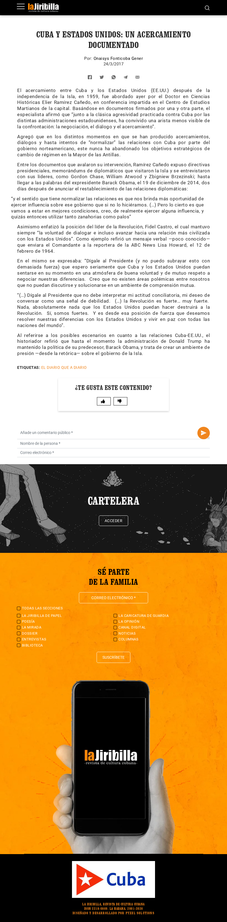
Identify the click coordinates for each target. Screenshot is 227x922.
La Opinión (128, 621)
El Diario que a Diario (64, 367)
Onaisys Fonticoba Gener (118, 58)
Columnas (128, 639)
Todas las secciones (42, 608)
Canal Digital (132, 627)
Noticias (127, 633)
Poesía (28, 621)
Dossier (30, 633)
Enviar (203, 433)
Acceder (114, 521)
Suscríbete (113, 657)
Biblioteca (32, 645)
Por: (89, 58)
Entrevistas (34, 639)
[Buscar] (207, 7)
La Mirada (32, 627)
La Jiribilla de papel (42, 616)
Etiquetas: (28, 367)
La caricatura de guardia (143, 616)
